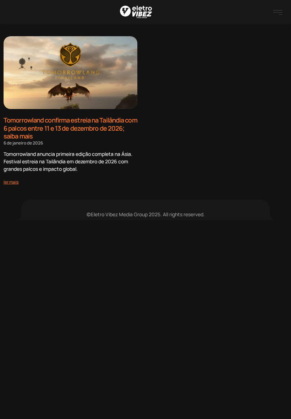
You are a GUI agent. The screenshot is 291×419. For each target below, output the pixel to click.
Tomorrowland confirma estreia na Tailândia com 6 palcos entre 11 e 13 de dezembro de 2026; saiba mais (70, 128)
